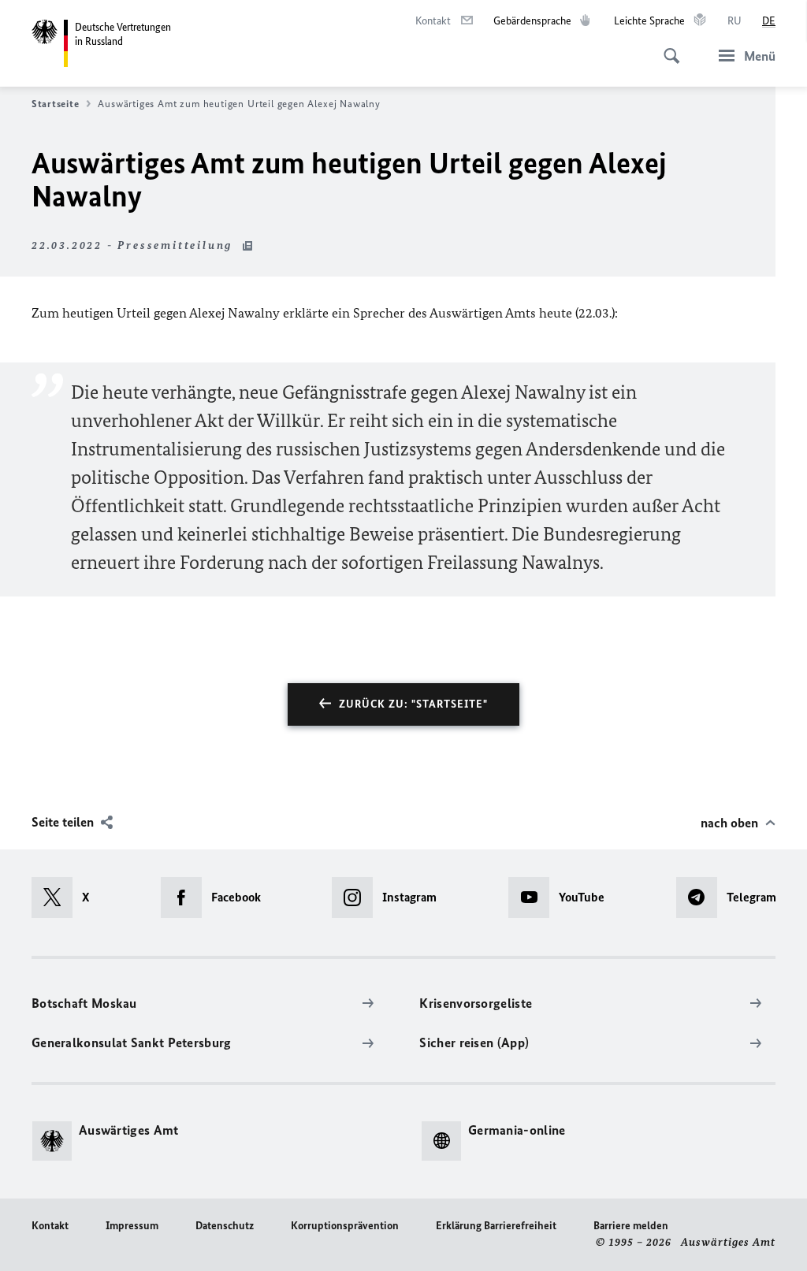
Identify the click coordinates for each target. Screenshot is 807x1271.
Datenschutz (224, 1225)
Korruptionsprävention (345, 1225)
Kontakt (50, 1225)
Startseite (55, 104)
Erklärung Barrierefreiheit (496, 1225)
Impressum (132, 1225)
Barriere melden (630, 1225)
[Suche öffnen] (666, 47)
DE (768, 21)
